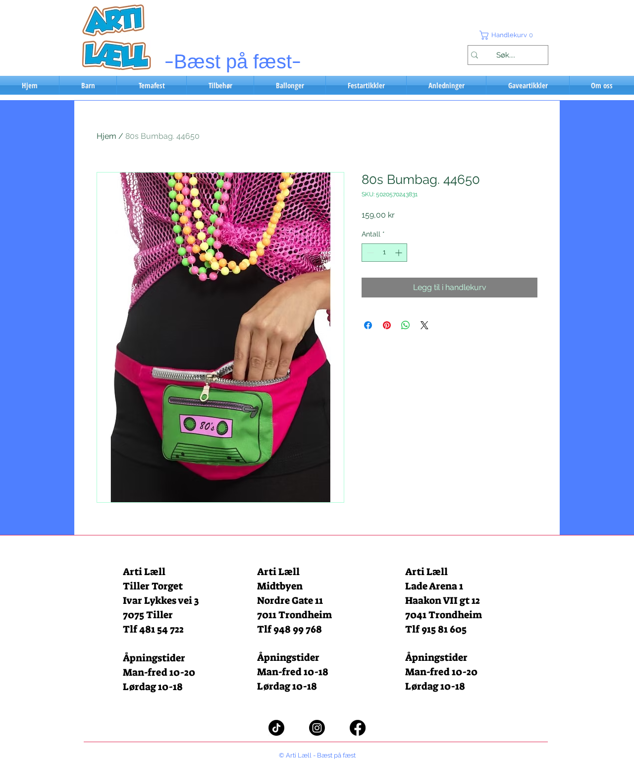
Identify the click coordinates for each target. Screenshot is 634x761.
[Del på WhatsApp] (406, 325)
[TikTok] (276, 728)
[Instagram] (317, 728)
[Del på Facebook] (368, 325)
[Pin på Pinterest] (387, 325)
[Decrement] (369, 252)
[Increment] (399, 252)
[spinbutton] (384, 252)
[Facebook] (358, 728)
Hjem (106, 136)
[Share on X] (424, 325)
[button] (507, 35)
